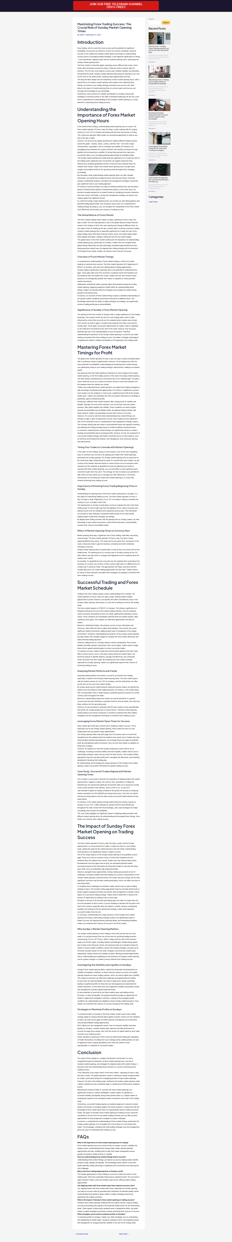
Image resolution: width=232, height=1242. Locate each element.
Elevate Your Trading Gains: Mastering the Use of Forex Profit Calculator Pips (159, 49)
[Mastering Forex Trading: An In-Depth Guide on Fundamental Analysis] (159, 72)
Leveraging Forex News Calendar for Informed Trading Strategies (158, 148)
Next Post (124, 1234)
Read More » (152, 62)
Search (151, 19)
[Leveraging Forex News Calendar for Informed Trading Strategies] (159, 138)
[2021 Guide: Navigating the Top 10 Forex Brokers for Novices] (159, 170)
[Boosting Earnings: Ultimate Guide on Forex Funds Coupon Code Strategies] (159, 105)
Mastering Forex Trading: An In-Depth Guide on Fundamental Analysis (159, 82)
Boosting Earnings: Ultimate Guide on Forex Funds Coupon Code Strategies (158, 116)
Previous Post (81, 1234)
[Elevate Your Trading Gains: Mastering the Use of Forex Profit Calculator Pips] (159, 38)
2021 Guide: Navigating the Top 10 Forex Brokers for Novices (158, 180)
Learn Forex (153, 202)
